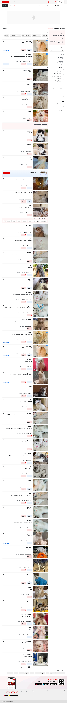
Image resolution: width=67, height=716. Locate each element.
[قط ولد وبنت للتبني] (25, 89)
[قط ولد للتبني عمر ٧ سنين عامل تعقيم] (25, 197)
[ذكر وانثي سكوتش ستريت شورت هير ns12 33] (25, 297)
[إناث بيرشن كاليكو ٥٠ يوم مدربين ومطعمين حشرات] (25, 485)
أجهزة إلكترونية (15, 8)
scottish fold (37, 673)
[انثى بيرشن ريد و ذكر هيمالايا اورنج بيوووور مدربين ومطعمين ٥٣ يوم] (25, 257)
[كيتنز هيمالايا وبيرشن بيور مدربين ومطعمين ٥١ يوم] (25, 498)
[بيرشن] (25, 162)
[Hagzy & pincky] (25, 579)
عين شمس (24, 221)
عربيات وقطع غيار (61, 8)
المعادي (18, 221)
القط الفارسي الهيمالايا (36, 35)
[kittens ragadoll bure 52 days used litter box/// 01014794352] (25, 431)
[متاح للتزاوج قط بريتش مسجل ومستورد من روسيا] (25, 59)
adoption (57, 673)
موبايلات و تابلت (45, 8)
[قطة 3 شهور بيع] (25, 75)
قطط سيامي (52, 673)
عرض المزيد (61, 43)
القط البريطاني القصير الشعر (15, 35)
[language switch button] (22, 1)
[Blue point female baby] (25, 646)
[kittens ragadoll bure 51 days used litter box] (25, 525)
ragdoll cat (16, 673)
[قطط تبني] (25, 391)
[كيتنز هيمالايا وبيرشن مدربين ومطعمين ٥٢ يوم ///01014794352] (25, 418)
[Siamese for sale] (25, 471)
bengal (47, 673)
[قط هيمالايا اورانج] (25, 364)
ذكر (45, 126)
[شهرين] (25, 592)
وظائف (37, 8)
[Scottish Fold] (25, 230)
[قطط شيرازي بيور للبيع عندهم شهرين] (25, 243)
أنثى (42, 126)
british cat (32, 673)
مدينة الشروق (7, 221)
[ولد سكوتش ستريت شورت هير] (25, 210)
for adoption (21, 673)
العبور (38, 221)
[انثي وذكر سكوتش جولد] (25, 102)
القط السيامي (6, 35)
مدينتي (30, 221)
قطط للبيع (62, 673)
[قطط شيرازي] (25, 270)
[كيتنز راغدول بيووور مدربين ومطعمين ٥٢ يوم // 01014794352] (25, 310)
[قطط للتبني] (25, 605)
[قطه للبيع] (25, 284)
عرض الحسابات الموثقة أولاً (41, 32)
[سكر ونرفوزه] (25, 565)
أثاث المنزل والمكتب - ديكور (27, 8)
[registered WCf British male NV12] (25, 46)
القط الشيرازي (45, 35)
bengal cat (42, 673)
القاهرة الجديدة (43, 221)
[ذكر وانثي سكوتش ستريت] (25, 445)
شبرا (34, 221)
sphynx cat (27, 673)
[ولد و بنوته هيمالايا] (25, 632)
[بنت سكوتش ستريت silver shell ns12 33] (25, 552)
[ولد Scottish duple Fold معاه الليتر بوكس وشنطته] (25, 377)
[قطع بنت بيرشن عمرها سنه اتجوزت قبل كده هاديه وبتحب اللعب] (25, 458)
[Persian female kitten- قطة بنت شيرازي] (25, 324)
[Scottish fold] (25, 538)
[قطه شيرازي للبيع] (25, 659)
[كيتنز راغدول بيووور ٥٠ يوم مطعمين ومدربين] (25, 512)
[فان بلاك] (25, 135)
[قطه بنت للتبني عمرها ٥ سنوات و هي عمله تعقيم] (25, 183)
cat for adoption (10, 673)
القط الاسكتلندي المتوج (26, 35)
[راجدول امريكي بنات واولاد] (25, 619)
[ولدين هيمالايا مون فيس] (25, 116)
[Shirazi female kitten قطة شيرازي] (25, 404)
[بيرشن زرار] (25, 149)
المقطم (13, 221)
